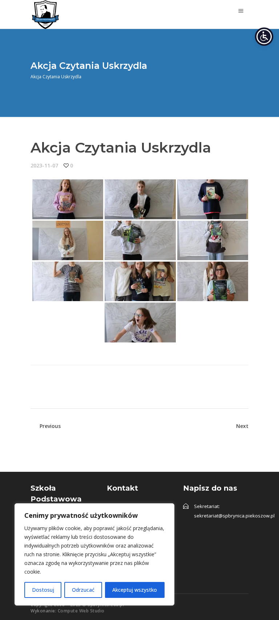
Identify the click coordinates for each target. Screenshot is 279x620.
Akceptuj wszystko (134, 589)
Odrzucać (83, 589)
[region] (94, 554)
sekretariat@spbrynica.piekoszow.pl (234, 515)
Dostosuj (43, 589)
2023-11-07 (44, 165)
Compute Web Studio (81, 611)
